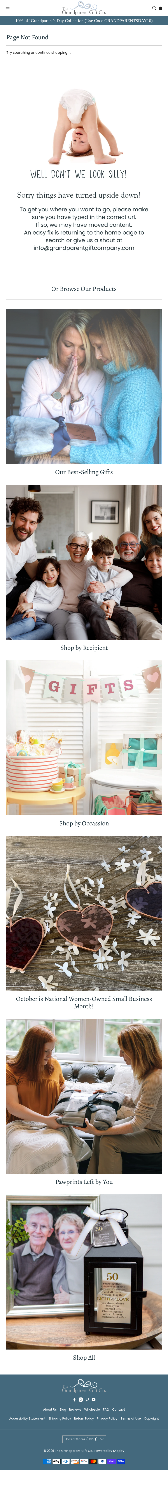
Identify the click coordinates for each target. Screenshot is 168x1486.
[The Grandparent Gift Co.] (84, 8)
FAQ (106, 1409)
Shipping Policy (60, 1418)
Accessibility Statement (27, 1418)
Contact (118, 1409)
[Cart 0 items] (160, 8)
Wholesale (92, 1409)
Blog (63, 1409)
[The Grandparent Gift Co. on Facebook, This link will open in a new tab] (74, 1400)
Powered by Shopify (109, 1451)
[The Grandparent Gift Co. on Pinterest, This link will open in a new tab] (87, 1400)
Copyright (151, 1418)
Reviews (75, 1409)
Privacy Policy (107, 1418)
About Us (50, 1409)
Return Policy (84, 1418)
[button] (5, 8)
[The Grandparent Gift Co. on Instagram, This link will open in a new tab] (81, 1400)
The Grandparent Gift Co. (74, 1451)
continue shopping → (53, 52)
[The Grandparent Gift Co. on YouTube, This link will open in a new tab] (93, 1400)
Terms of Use (131, 1418)
